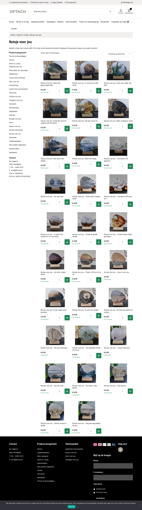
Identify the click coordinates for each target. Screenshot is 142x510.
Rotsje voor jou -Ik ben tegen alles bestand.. (54, 311)
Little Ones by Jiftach (17, 78)
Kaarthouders (14, 148)
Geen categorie (42, 456)
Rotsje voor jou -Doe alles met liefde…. (52, 159)
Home (13, 35)
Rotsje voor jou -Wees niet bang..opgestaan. (50, 84)
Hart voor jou (14, 81)
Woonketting (14, 107)
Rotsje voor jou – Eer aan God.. (52, 196)
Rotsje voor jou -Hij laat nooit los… (85, 121)
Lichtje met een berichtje (18, 89)
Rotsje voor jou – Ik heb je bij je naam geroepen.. (118, 235)
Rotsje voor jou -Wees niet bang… (84, 158)
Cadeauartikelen (15, 141)
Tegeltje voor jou (15, 66)
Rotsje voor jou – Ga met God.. (52, 386)
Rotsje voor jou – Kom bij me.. (115, 386)
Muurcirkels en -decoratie (18, 70)
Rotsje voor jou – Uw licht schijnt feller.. (53, 273)
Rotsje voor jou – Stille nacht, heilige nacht (86, 197)
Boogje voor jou (15, 119)
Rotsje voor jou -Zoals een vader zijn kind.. (117, 84)
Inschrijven (100, 498)
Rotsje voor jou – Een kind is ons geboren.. (116, 159)
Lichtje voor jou (15, 96)
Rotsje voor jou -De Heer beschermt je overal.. (118, 311)
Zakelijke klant (100, 489)
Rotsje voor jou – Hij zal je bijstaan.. (54, 348)
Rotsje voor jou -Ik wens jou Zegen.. (85, 310)
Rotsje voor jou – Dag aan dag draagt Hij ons (86, 424)
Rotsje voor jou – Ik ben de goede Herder (84, 235)
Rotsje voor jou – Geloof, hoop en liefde (53, 424)
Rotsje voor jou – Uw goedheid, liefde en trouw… (86, 349)
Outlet (11, 60)
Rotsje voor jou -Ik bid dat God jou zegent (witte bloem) (53, 122)
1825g (39, 449)
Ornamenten (13, 85)
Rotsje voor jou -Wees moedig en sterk (118, 121)
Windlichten (13, 74)
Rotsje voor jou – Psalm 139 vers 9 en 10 (86, 273)
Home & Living (22, 35)
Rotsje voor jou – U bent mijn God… (117, 348)
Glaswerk (12, 104)
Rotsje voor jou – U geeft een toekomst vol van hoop (52, 235)
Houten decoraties (16, 130)
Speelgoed (13, 152)
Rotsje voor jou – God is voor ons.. (117, 272)
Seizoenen (13, 137)
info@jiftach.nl (17, 170)
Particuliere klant (101, 492)
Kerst (11, 122)
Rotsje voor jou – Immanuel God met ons (118, 197)
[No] (139, 505)
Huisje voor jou (14, 126)
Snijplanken (13, 111)
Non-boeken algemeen (17, 145)
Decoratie (12, 92)
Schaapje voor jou (15, 100)
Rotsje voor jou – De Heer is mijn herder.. (84, 387)
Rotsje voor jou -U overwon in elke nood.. (85, 84)
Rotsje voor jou (15, 134)
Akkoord (72, 507)
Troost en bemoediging (17, 56)
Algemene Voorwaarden (74, 449)
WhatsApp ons (128, 2)
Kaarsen (12, 115)
